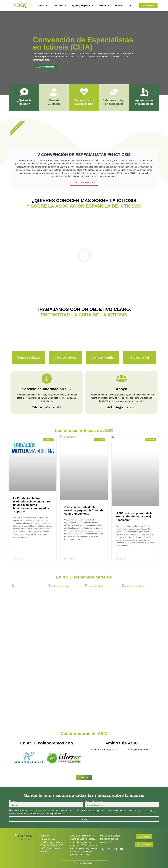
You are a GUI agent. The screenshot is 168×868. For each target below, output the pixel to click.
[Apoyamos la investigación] (144, 92)
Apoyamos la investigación (144, 102)
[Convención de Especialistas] (84, 92)
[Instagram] (115, 849)
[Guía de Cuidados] (54, 92)
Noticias (118, 5)
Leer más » (17, 543)
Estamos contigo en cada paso (114, 102)
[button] (3, 53)
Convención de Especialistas (84, 102)
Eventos (102, 5)
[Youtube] (121, 849)
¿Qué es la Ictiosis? (24, 102)
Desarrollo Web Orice (84, 863)
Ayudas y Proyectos (81, 5)
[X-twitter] (109, 849)
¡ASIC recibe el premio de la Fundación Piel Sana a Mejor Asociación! (135, 516)
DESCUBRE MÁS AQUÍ (84, 183)
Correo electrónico (93, 801)
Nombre (13, 801)
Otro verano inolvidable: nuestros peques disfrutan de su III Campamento (84, 510)
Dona (130, 5)
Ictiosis (41, 5)
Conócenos (58, 5)
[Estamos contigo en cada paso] (114, 92)
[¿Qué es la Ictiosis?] (24, 92)
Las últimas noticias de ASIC (84, 430)
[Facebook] (103, 849)
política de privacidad (39, 810)
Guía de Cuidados (54, 102)
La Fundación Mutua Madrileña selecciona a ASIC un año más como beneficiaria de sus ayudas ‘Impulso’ (32, 505)
